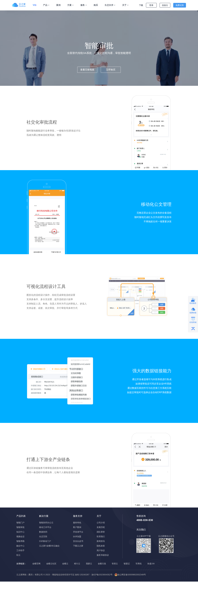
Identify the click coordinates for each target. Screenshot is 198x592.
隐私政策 (101, 546)
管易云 (115, 564)
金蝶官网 (36, 564)
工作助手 (20, 550)
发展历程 (101, 527)
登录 (151, 5)
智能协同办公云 (46, 523)
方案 (69, 5)
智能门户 (20, 523)
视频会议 (20, 536)
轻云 (18, 555)
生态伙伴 (109, 5)
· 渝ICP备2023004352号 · (102, 574)
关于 (124, 5)
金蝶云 (65, 564)
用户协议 (101, 550)
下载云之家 (78, 546)
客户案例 (77, 527)
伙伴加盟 (77, 536)
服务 (82, 5)
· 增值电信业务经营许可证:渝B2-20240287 (70, 574)
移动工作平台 (45, 527)
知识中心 (20, 532)
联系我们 (101, 536)
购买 (96, 5)
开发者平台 (78, 532)
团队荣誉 (101, 532)
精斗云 (77, 564)
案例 (58, 5)
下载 (141, 5)
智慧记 (127, 564)
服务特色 (77, 523)
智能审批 (20, 527)
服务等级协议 (103, 555)
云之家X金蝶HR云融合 (49, 546)
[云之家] (20, 5)
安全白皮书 (78, 541)
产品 (45, 5)
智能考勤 (20, 541)
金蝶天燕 (102, 564)
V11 (34, 5)
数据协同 (43, 532)
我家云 (89, 564)
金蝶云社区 (51, 564)
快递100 (151, 564)
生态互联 (43, 536)
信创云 (165, 5)
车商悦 (139, 564)
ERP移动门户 (45, 541)
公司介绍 (101, 523)
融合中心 (20, 546)
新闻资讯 (101, 541)
